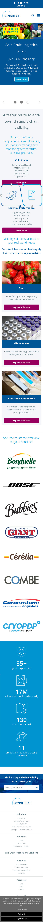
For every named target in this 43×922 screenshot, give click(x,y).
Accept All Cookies (21, 919)
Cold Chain (21, 818)
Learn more (21, 79)
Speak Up (21, 873)
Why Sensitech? (21, 864)
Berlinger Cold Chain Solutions (21, 830)
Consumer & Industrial (21, 846)
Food (21, 840)
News (21, 887)
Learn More (21, 182)
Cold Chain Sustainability (21, 870)
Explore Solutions (21, 307)
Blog (21, 884)
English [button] (21, 5)
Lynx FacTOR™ (21, 824)
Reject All (21, 914)
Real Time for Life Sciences (21, 827)
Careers (21, 889)
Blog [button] (26, 2)
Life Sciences (21, 843)
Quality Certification (21, 867)
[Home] (11, 15)
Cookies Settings (21, 909)
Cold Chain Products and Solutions (21, 852)
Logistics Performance (21, 821)
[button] (3, 102)
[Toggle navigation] (38, 15)
